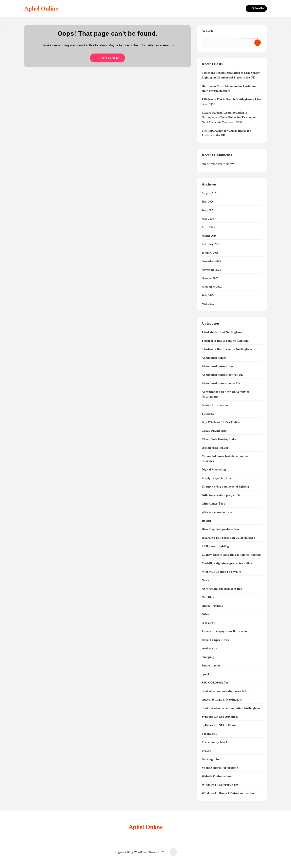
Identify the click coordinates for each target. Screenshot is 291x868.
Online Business (212, 605)
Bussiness (208, 413)
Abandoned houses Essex (218, 366)
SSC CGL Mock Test (215, 682)
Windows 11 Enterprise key (220, 784)
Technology (209, 733)
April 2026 (208, 227)
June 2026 (208, 210)
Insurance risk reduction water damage (228, 537)
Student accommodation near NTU (225, 691)
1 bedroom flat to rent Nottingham (225, 340)
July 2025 (208, 295)
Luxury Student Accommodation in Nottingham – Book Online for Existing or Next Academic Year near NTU (229, 117)
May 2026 (208, 218)
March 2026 (209, 235)
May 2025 (208, 303)
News (205, 580)
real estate (209, 622)
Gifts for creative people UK (221, 495)
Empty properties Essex (218, 478)
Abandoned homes (214, 357)
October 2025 (210, 278)
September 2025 (212, 286)
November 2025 (211, 269)
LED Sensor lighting (215, 546)
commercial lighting (215, 447)
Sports (206, 674)
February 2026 (211, 244)
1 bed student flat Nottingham (222, 332)
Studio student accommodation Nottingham (231, 708)
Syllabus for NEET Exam (219, 725)
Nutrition (208, 597)
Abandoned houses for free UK (222, 374)
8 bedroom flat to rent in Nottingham (227, 349)
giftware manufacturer (217, 512)
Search (207, 31)
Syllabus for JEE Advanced (220, 716)
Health (206, 520)
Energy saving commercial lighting (225, 486)
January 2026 (210, 252)
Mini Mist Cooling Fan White (221, 571)
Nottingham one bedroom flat (222, 588)
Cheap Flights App (214, 430)
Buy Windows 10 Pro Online (221, 422)
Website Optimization (216, 776)
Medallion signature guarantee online (227, 563)
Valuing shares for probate (220, 767)
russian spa (209, 648)
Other (206, 614)
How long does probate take (221, 529)
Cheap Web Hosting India (219, 439)
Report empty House (216, 639)
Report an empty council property (225, 631)
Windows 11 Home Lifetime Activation (228, 793)
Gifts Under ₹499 (213, 503)
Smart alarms (211, 665)
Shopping (208, 657)
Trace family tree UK (216, 742)
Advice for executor (215, 405)
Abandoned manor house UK (221, 383)
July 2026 (208, 201)
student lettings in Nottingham (222, 699)
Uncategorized (211, 759)
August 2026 (209, 193)
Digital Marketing (214, 469)
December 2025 (211, 261)
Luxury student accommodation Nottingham (232, 554)
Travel (206, 750)
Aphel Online (41, 8)
